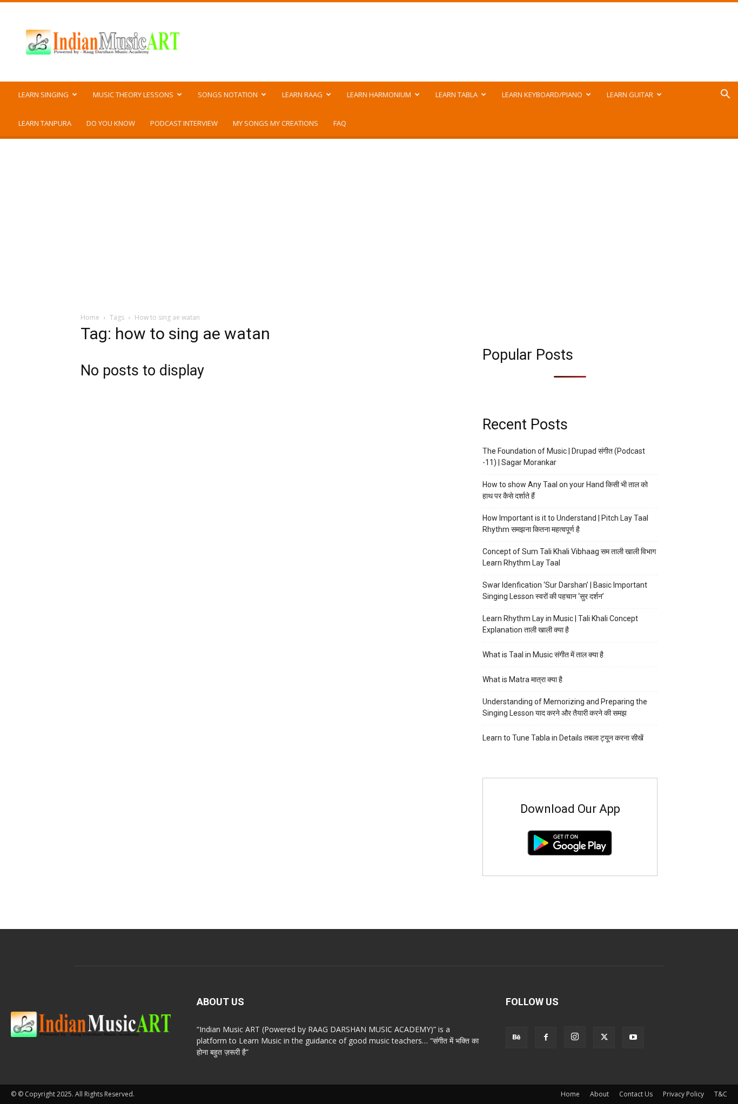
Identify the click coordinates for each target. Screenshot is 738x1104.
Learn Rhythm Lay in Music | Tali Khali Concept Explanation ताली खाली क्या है (560, 624)
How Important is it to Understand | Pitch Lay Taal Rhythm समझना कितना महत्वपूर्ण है (565, 524)
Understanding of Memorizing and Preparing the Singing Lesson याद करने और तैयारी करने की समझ (564, 707)
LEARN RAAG (302, 94)
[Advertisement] (369, 219)
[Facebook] (545, 1037)
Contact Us (636, 1094)
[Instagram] (575, 1037)
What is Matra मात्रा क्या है (522, 679)
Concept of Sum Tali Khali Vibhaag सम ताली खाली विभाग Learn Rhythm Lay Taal (569, 557)
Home (89, 317)
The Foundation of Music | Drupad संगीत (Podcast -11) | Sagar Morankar (563, 457)
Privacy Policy (683, 1094)
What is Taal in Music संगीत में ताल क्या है (542, 654)
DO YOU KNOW (110, 123)
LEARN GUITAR (630, 94)
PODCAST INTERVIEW (184, 123)
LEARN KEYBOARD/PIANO (542, 94)
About (599, 1094)
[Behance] (516, 1037)
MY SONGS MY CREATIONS (275, 123)
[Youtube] (633, 1037)
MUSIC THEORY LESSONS (133, 94)
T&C (720, 1094)
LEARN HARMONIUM (379, 94)
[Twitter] (604, 1037)
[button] (725, 95)
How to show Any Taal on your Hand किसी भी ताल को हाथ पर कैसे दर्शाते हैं (565, 490)
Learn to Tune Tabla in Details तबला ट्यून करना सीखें (562, 737)
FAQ (339, 123)
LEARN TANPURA (44, 123)
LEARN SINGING (43, 94)
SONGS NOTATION (228, 94)
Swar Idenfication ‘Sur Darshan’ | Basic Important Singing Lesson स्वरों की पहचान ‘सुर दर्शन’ (564, 591)
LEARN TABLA (456, 94)
